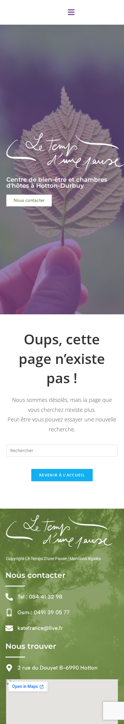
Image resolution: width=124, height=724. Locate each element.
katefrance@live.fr (40, 628)
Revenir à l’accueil (62, 475)
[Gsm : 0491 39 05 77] (9, 612)
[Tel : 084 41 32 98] (9, 597)
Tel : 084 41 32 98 (39, 596)
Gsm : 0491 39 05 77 (43, 612)
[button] (71, 12)
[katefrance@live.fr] (9, 628)
